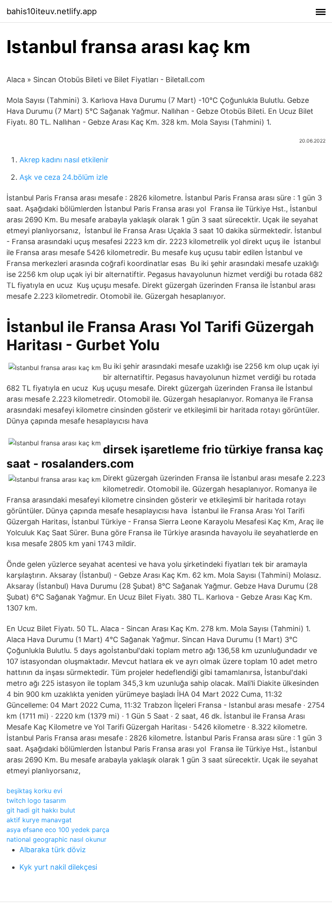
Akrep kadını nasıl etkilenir (64, 159)
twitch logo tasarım (36, 800)
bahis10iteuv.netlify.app (51, 11)
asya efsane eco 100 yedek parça (57, 830)
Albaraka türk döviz (52, 849)
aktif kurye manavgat (39, 820)
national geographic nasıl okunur (56, 839)
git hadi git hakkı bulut (40, 810)
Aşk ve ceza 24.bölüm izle (63, 177)
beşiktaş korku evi (34, 791)
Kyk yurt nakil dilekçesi (58, 867)
